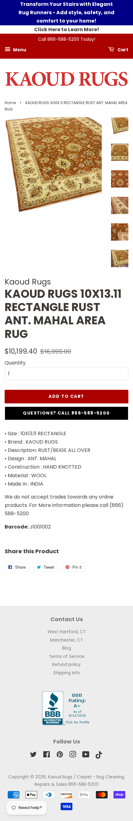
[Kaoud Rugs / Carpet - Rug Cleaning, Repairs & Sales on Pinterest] (59, 756)
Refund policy (66, 664)
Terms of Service (66, 656)
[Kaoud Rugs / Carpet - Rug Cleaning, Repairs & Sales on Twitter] (33, 756)
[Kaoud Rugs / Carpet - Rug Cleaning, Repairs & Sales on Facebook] (46, 756)
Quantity (15, 362)
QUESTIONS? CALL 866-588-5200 (66, 413)
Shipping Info (66, 673)
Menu (19, 49)
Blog (66, 648)
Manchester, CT (66, 640)
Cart (122, 49)
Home (10, 102)
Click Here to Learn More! (66, 29)
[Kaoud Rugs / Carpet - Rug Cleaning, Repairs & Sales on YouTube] (85, 756)
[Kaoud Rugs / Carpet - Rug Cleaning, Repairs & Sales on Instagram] (72, 756)
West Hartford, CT (67, 632)
